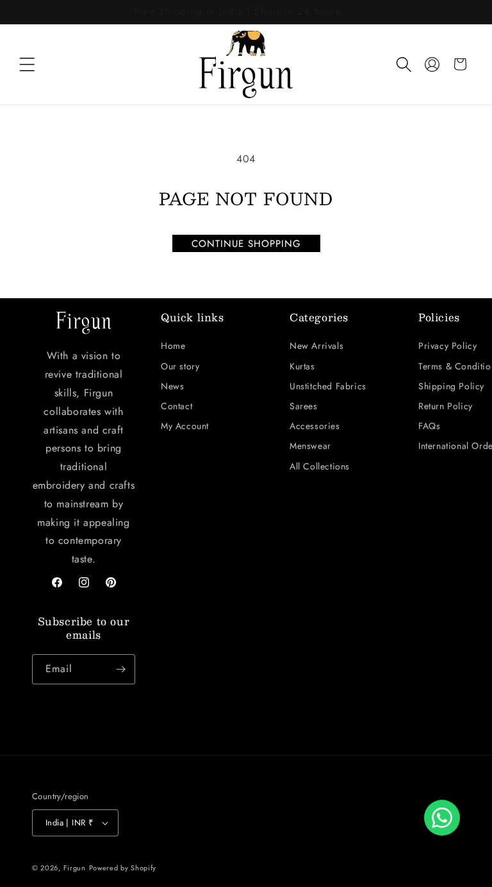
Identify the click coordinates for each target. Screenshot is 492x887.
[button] (27, 64)
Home (173, 345)
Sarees (304, 406)
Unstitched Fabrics (328, 386)
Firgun (74, 868)
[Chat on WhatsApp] (442, 818)
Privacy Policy (447, 345)
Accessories (315, 425)
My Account (185, 425)
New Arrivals (316, 345)
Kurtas (302, 366)
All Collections (320, 466)
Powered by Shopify (123, 868)
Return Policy (445, 406)
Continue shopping (246, 244)
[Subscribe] (120, 669)
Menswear (310, 445)
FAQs (429, 425)
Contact (176, 406)
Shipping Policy (451, 386)
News (172, 386)
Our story (180, 366)
